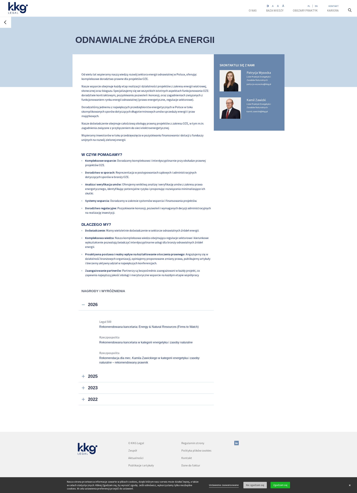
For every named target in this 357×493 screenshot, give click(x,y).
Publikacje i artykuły (141, 465)
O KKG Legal (136, 443)
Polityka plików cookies (196, 450)
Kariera (333, 10)
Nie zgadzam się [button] (255, 485)
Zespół (132, 450)
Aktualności (135, 458)
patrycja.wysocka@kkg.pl (259, 84)
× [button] (350, 485)
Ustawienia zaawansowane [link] (224, 485)
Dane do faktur (190, 465)
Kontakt (334, 6)
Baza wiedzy (275, 10)
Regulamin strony (192, 443)
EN (316, 6)
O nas (253, 10)
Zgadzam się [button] (280, 485)
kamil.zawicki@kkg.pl (257, 111)
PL (309, 6)
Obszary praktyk (305, 10)
